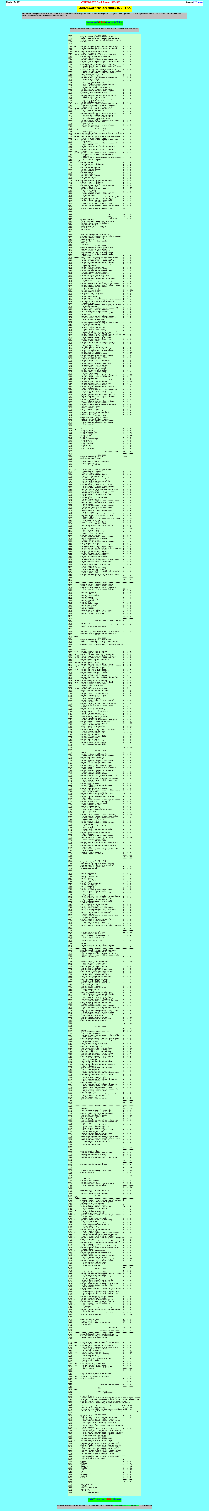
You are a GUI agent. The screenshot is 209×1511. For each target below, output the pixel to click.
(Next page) (110, 22)
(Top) (90, 1499)
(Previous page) (92, 22)
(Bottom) (119, 22)
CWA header (198, 2)
